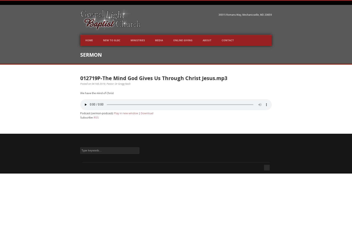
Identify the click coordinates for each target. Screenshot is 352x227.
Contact (228, 40)
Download (147, 113)
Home (89, 40)
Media (159, 40)
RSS (96, 117)
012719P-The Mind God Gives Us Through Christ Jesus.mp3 (153, 78)
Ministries (138, 40)
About (207, 40)
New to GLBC (111, 40)
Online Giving (182, 40)
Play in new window (126, 113)
